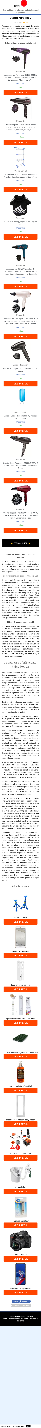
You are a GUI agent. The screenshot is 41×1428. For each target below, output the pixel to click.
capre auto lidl (20, 917)
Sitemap (20, 1321)
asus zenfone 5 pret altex (20, 1288)
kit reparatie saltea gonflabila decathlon (20, 1052)
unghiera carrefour (20, 1221)
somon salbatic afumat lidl (20, 1086)
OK (28, 1426)
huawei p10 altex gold (20, 951)
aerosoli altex (20, 1187)
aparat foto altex (20, 1255)
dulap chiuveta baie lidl (21, 985)
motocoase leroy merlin (20, 1153)
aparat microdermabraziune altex (20, 1019)
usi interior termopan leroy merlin (20, 1120)
